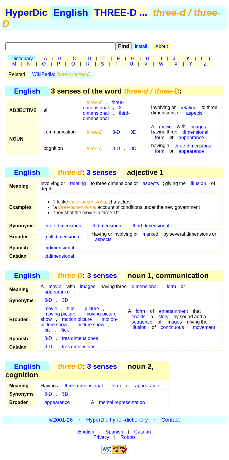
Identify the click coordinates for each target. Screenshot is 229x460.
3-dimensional (103, 110)
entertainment (173, 311)
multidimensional (62, 236)
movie (165, 126)
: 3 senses (87, 172)
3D (133, 131)
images (87, 286)
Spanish (114, 431)
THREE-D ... (120, 12)
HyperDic (26, 12)
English (70, 12)
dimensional (145, 286)
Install (141, 46)
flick (65, 329)
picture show (91, 324)
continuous (172, 327)
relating (78, 183)
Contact (170, 420)
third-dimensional (106, 115)
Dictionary (22, 58)
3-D (116, 131)
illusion (198, 183)
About (161, 46)
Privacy (101, 437)
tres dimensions (78, 346)
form (159, 137)
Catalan (142, 431)
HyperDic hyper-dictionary (117, 420)
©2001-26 (61, 420)
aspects (194, 112)
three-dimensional (103, 105)
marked (150, 234)
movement (204, 327)
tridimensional (59, 247)
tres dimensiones (80, 338)
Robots (128, 437)
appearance (191, 137)
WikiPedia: (61, 74)
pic (47, 329)
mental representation (122, 402)
